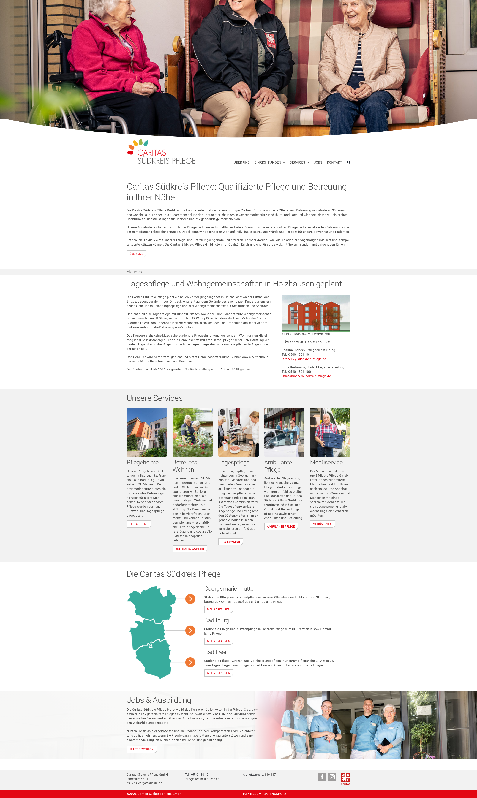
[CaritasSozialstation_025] (284, 410)
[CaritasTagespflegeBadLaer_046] (238, 410)
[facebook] (322, 777)
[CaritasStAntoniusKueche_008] (330, 410)
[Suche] (348, 162)
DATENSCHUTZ (275, 794)
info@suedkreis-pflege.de (202, 779)
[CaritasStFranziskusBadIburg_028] (147, 410)
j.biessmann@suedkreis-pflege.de (306, 376)
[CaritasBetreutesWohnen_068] (193, 410)
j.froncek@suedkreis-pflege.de (304, 359)
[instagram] (332, 777)
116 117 (270, 774)
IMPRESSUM (252, 794)
